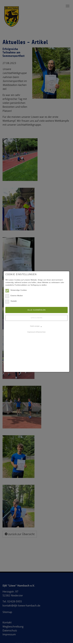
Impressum (31, 332)
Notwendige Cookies (19, 290)
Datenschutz (41, 332)
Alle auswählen (36, 310)
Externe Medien (17, 295)
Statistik (14, 301)
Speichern (36, 318)
